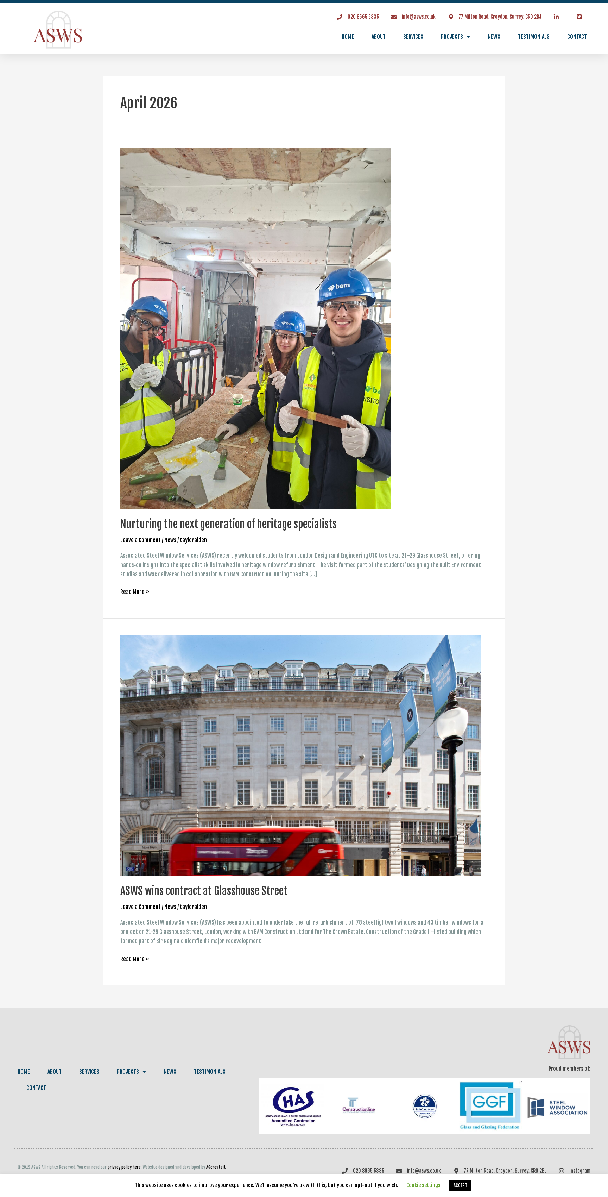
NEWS (494, 36)
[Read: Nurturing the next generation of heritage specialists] (255, 328)
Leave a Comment (140, 540)
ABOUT (379, 36)
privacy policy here (124, 1167)
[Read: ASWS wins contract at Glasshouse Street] (300, 755)
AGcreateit (216, 1167)
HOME (348, 36)
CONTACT (577, 36)
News (170, 540)
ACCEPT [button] (460, 1185)
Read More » (134, 591)
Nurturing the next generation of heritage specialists (228, 524)
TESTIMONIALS (534, 36)
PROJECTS (452, 36)
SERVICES (413, 36)
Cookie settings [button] (423, 1185)
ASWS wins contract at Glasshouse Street (203, 890)
